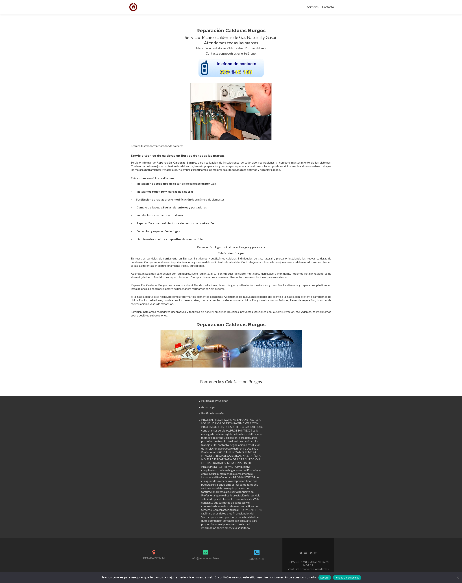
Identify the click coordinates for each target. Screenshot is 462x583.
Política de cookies (213, 413)
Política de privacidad (347, 577)
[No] (457, 577)
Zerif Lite (294, 569)
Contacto (328, 6)
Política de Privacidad (214, 400)
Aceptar (324, 577)
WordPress (321, 569)
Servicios (313, 6)
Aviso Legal (208, 407)
